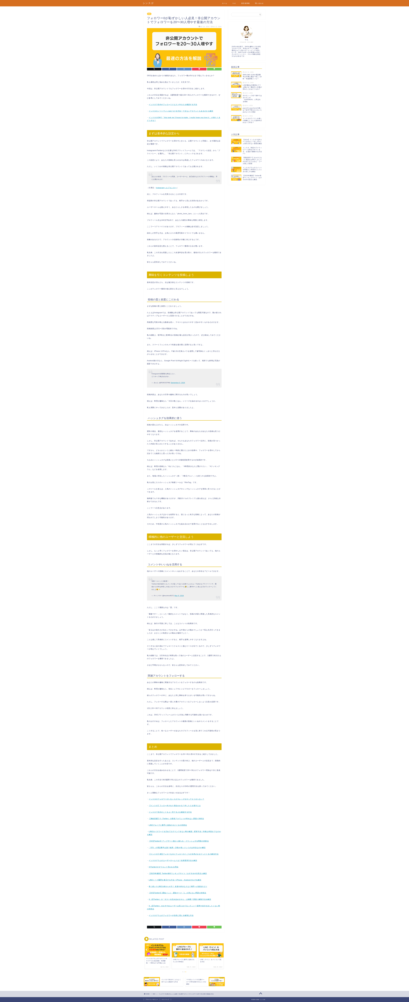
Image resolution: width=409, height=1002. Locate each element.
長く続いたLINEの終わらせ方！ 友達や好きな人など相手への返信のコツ (178, 886)
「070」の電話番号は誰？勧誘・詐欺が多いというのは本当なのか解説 (177, 847)
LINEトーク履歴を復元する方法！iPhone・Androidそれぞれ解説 (175, 880)
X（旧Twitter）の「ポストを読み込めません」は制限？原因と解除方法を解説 (180, 899)
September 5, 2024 (178, 382)
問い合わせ (259, 3)
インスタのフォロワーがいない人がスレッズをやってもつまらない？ (176, 799)
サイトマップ (165, 999)
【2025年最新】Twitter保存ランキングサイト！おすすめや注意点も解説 (178, 873)
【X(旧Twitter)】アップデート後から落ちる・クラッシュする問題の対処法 (179, 841)
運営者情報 (245, 3)
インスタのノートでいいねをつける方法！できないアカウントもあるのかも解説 (181, 111)
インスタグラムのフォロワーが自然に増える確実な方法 (171, 915)
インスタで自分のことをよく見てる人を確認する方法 (170, 812)
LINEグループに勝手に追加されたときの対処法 (168, 825)
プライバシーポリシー (151, 999)
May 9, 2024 (179, 595)
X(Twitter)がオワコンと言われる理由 (163, 867)
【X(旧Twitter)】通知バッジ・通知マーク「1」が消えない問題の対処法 (177, 893)
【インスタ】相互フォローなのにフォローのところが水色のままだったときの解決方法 (184, 854)
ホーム (224, 3)
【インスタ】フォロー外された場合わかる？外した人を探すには (175, 806)
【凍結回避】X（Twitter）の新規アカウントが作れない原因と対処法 (176, 819)
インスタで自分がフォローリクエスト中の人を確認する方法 (173, 104)
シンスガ (148, 3)
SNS (234, 3)
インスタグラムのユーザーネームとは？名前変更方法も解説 (173, 860)
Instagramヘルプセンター (166, 188)
